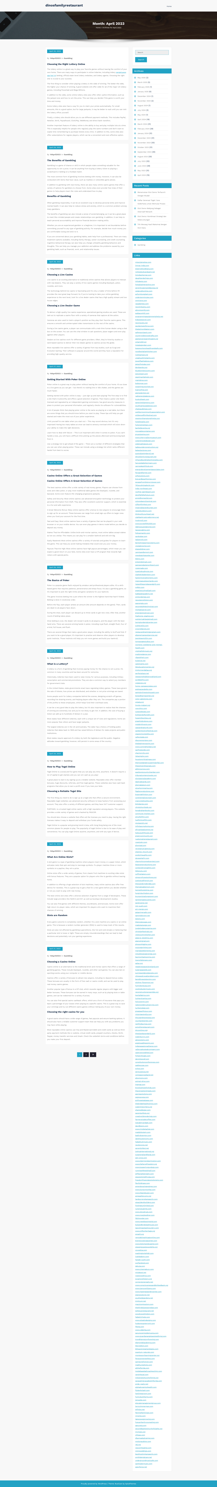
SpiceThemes (130, 1484)
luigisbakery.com (142, 1257)
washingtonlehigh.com (144, 1253)
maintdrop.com (141, 380)
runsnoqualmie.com (143, 1209)
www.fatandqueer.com (144, 1193)
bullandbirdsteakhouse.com (146, 1225)
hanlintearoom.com (143, 1394)
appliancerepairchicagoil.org (146, 339)
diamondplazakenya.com (145, 1343)
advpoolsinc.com (142, 1040)
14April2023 (55, 58)
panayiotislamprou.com (144, 403)
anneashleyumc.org (143, 1196)
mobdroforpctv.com (143, 724)
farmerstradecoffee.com (145, 1120)
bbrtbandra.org (141, 367)
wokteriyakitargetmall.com (146, 619)
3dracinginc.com (142, 756)
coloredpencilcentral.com (145, 501)
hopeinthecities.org (143, 718)
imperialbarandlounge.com (146, 508)
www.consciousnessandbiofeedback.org (151, 1285)
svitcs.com (139, 1069)
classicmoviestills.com (144, 734)
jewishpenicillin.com (143, 638)
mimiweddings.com (143, 1451)
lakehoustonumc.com (144, 1139)
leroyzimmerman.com (144, 1406)
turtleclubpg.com (142, 1008)
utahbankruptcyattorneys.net (147, 517)
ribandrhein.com (142, 657)
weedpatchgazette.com (144, 555)
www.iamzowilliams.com (145, 1288)
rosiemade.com (141, 568)
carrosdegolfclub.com (144, 466)
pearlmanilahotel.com (144, 377)
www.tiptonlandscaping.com (146, 1244)
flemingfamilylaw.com (144, 1413)
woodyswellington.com (144, 1314)
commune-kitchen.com (144, 814)
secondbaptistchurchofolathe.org (148, 1429)
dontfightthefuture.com (144, 495)
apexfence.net (141, 1467)
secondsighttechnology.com (146, 607)
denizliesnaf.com (142, 1059)
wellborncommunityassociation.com (150, 412)
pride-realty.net (141, 1384)
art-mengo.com (141, 909)
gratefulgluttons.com (143, 721)
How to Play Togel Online (61, 766)
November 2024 (144, 101)
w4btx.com (139, 587)
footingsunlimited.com (144, 1206)
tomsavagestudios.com (144, 642)
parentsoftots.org (142, 1113)
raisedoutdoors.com (143, 511)
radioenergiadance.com (144, 396)
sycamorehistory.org (143, 1279)
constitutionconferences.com (147, 1062)
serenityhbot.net (142, 1148)
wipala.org (139, 702)
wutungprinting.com (143, 947)
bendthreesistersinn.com (145, 979)
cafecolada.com (141, 737)
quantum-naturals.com (144, 1352)
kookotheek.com (142, 399)
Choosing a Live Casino (60, 274)
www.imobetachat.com (144, 1129)
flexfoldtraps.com (142, 1183)
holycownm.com (142, 1002)
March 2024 (142, 124)
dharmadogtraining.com (144, 1438)
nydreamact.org (141, 355)
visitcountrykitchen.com (145, 935)
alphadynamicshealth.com (146, 1387)
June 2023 (142, 166)
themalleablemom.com (144, 887)
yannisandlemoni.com (144, 552)
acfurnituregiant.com (143, 294)
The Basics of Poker (58, 580)
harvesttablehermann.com (146, 463)
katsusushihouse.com (144, 833)
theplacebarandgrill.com (145, 1034)
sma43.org (139, 1234)
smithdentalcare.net (143, 1457)
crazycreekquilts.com (144, 801)
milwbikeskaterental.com (145, 954)
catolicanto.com (141, 664)
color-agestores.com (143, 699)
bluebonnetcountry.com (145, 371)
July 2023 (142, 161)
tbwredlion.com (141, 1346)
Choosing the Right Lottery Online (66, 64)
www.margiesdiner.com (144, 1215)
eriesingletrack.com (143, 562)
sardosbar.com (141, 536)
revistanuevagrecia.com (144, 849)
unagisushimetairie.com (145, 358)
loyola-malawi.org (142, 705)
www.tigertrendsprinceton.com (148, 1161)
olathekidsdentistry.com (145, 575)
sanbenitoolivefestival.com (146, 731)
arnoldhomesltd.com (143, 498)
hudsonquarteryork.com (145, 1323)
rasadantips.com (142, 304)
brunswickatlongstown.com (146, 896)
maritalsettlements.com (145, 951)
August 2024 (143, 106)
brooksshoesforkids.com (145, 1088)
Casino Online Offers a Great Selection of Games (74, 475)
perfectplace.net (142, 673)
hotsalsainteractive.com (145, 285)
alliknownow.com (142, 769)
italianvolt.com (141, 540)
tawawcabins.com (142, 530)
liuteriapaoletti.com (143, 970)
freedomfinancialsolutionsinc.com (149, 1180)
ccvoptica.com (141, 1250)
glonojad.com (140, 845)
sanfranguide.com (142, 750)
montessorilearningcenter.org (147, 1355)
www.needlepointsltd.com (146, 1222)
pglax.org (139, 963)
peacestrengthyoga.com (145, 1177)
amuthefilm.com (142, 817)
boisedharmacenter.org (144, 696)
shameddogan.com (143, 1110)
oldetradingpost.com (143, 444)
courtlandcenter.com (143, 1021)
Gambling (68, 58)
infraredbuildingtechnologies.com (149, 460)
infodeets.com (141, 281)
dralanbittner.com (142, 549)
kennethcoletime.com (144, 890)
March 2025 (142, 82)
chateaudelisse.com (143, 409)
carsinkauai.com (141, 1375)
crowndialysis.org (142, 629)
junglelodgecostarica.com (145, 928)
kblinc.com (139, 559)
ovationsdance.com (143, 654)
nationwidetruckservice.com (146, 1005)
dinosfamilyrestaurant (64, 5)
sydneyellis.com (142, 626)
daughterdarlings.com (144, 278)
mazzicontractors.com (144, 1304)
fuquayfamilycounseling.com (147, 1422)
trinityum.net (140, 1301)
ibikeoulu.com (141, 871)
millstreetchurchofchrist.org (146, 1378)
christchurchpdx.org (143, 807)
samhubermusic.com (143, 1464)
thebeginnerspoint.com (144, 744)
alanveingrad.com (142, 941)
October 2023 (143, 147)
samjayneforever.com (144, 1362)
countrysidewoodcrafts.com (146, 336)
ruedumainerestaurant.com (146, 839)
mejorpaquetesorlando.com (146, 581)
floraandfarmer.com (143, 473)
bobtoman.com (141, 383)
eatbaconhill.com (142, 313)
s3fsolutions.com (142, 476)
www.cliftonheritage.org (145, 1231)
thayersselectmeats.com (145, 1091)
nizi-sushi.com (141, 906)
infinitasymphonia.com (144, 826)
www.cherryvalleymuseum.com (148, 438)
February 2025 (143, 87)
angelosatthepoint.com (144, 1043)
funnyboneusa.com (143, 986)
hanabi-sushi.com (142, 1260)
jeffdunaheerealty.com (144, 1174)
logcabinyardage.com (143, 1123)
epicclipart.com (141, 374)
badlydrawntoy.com (143, 1135)
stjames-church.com (143, 852)
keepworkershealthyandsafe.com (149, 348)
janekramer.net (141, 903)
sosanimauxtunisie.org (144, 387)
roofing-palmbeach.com (145, 492)
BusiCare (119, 1484)
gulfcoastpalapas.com (144, 1100)
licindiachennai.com (143, 275)
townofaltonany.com (143, 960)
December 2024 (144, 96)
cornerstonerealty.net (144, 1282)
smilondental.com (142, 597)
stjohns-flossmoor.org (144, 982)
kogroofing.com (141, 390)
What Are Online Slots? (60, 857)
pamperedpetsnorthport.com (147, 565)
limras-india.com (142, 266)
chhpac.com (140, 1435)
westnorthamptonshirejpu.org (147, 418)
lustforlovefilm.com (143, 820)
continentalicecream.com (145, 798)
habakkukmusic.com (143, 1142)
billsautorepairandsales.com (146, 1349)
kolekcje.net (140, 661)
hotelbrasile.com (142, 422)
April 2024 (142, 119)
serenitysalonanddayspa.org (146, 288)
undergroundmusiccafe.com (146, 1460)
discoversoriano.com (143, 740)
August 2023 (143, 157)
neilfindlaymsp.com (143, 1024)
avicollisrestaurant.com (144, 1027)
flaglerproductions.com (144, 791)
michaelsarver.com (143, 610)
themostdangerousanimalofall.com (149, 763)
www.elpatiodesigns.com (145, 1320)
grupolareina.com (142, 434)
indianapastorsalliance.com (146, 1046)
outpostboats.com (142, 712)
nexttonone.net (141, 1145)
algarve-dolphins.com (144, 938)
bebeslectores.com (143, 450)
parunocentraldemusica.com (146, 1333)
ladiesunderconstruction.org (146, 447)
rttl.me (138, 1445)
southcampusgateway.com (146, 406)
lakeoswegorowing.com (145, 1419)
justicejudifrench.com (144, 881)
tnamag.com (140, 1085)
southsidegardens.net (144, 1298)
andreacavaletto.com (143, 689)
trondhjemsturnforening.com (147, 1339)
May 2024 (141, 115)
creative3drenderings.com (146, 1116)
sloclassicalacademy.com (145, 779)
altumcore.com (141, 1078)
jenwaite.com (140, 1400)
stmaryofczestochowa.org (145, 877)
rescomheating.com (143, 1448)
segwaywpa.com (142, 1097)
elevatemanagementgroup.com (148, 1403)
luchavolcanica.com (143, 998)
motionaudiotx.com (143, 1441)
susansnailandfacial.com (145, 1155)
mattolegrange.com (143, 925)
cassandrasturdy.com (143, 728)
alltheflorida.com (142, 1368)
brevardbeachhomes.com (145, 479)
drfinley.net (140, 1410)
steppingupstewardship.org (146, 1247)
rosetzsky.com (141, 842)
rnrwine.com (140, 1416)
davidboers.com (141, 1126)
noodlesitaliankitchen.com (146, 351)
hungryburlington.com (144, 893)
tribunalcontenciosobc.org (146, 775)
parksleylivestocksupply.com (147, 692)
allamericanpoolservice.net (146, 635)
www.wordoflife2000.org (145, 524)
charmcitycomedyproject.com (147, 861)
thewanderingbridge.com (145, 884)
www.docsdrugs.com (143, 1212)
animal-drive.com (142, 1081)
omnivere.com (141, 301)
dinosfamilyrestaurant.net (145, 457)
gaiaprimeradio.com (143, 912)
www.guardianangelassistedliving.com (150, 1336)
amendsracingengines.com (146, 1186)
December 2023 (144, 138)
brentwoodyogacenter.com (146, 1241)
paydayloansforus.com (144, 326)
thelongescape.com (143, 922)
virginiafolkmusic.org (143, 651)
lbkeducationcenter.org (144, 667)
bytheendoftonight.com (144, 715)
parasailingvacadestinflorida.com (148, 1381)
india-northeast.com (143, 489)
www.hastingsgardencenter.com (148, 1292)
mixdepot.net (140, 1272)
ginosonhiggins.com (143, 944)
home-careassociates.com (146, 686)
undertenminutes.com (144, 297)
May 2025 (141, 78)
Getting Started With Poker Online (66, 379)
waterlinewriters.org (143, 1107)
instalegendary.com (143, 345)
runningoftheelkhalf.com (145, 1171)
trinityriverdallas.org (143, 670)
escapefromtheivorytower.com (147, 482)
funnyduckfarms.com (144, 1397)
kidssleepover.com (143, 320)
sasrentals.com (141, 603)
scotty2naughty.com (143, 855)
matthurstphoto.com (143, 1365)
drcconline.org (141, 1030)
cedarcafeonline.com (143, 291)
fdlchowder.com (142, 1218)
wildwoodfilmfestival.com (146, 415)
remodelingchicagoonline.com (147, 1238)
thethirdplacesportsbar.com (146, 1308)
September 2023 (144, 152)
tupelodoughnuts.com (144, 571)
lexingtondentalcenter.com (146, 622)
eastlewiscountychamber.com (147, 772)
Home (169, 6)
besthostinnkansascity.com (146, 1454)
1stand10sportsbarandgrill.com (147, 584)
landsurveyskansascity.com (146, 1199)
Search (141, 60)
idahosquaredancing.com (145, 527)
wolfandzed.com (142, 1263)
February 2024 (143, 129)
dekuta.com (140, 1266)
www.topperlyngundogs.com (147, 1167)
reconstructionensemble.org (146, 992)
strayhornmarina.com (144, 788)
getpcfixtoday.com (142, 364)
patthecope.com (141, 1065)
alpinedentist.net (142, 393)
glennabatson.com (142, 785)
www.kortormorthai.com (145, 1190)
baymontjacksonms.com (145, 957)
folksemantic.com (142, 533)
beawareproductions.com (145, 865)
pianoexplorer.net (142, 1295)
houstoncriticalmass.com (145, 759)
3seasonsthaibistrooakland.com (148, 677)
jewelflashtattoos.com (144, 361)
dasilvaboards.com (142, 782)
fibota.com (139, 1327)
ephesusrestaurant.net (144, 1311)
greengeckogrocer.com (144, 613)
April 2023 (142, 175)
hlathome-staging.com (144, 616)
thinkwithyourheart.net (144, 514)
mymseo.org (140, 1432)
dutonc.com (140, 919)
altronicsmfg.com (142, 310)
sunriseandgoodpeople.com (146, 973)
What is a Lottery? (57, 663)
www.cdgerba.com (142, 1330)
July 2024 (142, 110)
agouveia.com (140, 1425)
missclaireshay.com (143, 262)
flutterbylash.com (142, 1390)
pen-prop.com (141, 1158)
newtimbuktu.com (142, 307)
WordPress (102, 1484)
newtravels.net (141, 323)
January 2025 (143, 92)
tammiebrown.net (142, 916)
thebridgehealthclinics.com (146, 1104)
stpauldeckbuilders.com (145, 1202)
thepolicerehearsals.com (145, 766)
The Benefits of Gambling (61, 160)
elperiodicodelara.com (144, 269)
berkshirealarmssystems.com (147, 543)
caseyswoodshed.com (144, 1053)
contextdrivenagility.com (145, 868)
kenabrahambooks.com (144, 810)
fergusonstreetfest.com (145, 1359)
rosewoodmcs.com (143, 1276)
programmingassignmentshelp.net (149, 316)
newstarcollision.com (144, 600)
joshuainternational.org (144, 1151)
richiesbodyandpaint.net (145, 272)
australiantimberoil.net (144, 454)
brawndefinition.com (143, 794)
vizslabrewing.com (142, 546)
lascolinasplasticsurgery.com (147, 1228)
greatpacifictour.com (143, 1011)
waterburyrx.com (142, 1037)
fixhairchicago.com (142, 1056)
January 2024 (143, 133)
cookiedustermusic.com (145, 989)
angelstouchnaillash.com (145, 591)
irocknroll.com (141, 520)
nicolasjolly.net (141, 823)
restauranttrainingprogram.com (147, 632)
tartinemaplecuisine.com (145, 900)
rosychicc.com (141, 708)
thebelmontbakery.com (144, 329)
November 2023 (144, 143)
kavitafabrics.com (142, 995)
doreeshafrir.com (142, 858)
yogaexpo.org (140, 683)
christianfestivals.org (143, 932)
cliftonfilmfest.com (143, 504)
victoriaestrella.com (143, 1014)
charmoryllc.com (142, 753)
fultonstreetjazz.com (143, 425)
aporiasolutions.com (143, 1094)
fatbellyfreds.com (142, 1317)
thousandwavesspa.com (145, 1018)
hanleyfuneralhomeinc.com (146, 578)
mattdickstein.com (142, 1132)
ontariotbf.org (140, 342)
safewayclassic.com (143, 332)
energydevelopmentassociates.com (149, 469)
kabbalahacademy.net (144, 594)
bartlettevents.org (142, 428)
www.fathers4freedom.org (146, 1164)
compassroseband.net (144, 1075)
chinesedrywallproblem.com (147, 976)
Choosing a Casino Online (61, 961)
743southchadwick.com (144, 485)
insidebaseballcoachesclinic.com (148, 1371)
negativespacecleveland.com (147, 967)
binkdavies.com (141, 804)
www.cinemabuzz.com (144, 1269)
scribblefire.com (142, 680)
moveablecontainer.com (145, 431)
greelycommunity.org (143, 836)
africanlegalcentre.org (144, 830)
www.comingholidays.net (145, 747)
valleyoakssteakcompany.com (147, 1049)
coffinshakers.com (142, 874)
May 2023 (141, 171)
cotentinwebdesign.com (145, 441)
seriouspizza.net (142, 1072)
